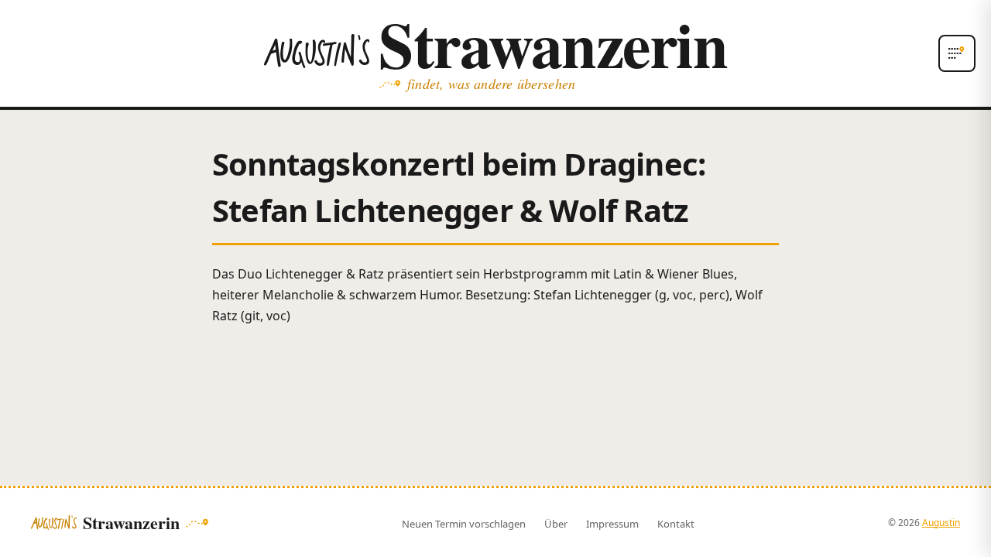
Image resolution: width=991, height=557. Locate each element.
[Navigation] (957, 53)
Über (556, 524)
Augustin (941, 522)
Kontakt (675, 524)
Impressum (612, 524)
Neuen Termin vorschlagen (464, 524)
